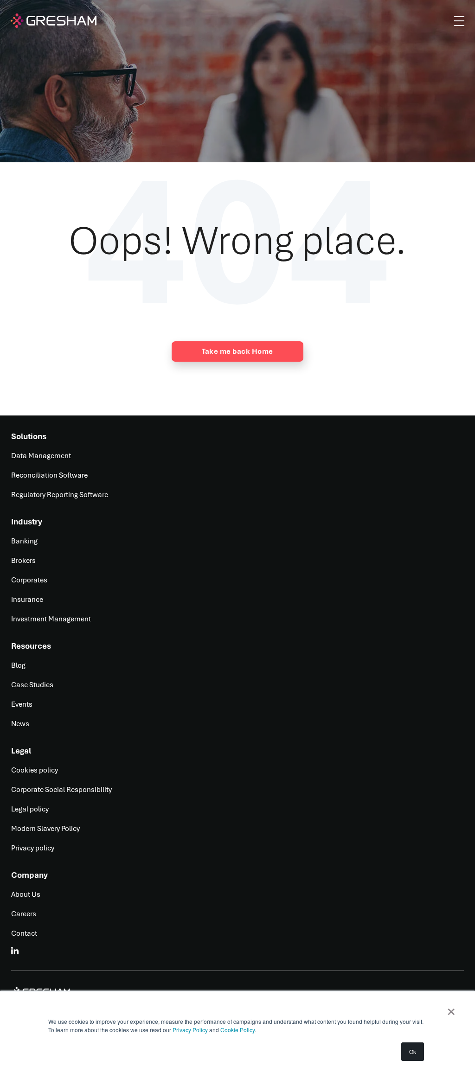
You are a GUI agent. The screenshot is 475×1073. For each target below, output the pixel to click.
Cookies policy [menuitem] (34, 770)
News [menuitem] (20, 723)
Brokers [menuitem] (23, 560)
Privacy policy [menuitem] (32, 848)
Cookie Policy (237, 1030)
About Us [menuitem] (25, 894)
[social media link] (15, 951)
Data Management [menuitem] (41, 455)
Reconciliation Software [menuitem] (49, 475)
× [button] (451, 1008)
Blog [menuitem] (18, 665)
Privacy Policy (191, 1030)
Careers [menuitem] (23, 914)
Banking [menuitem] (24, 541)
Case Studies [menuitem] (32, 685)
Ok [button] (412, 1051)
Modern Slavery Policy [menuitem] (45, 828)
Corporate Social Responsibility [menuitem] (61, 789)
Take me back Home (237, 351)
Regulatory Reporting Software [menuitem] (59, 494)
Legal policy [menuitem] (30, 809)
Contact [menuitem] (24, 933)
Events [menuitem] (21, 704)
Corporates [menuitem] (29, 580)
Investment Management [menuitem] (51, 619)
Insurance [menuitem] (27, 599)
